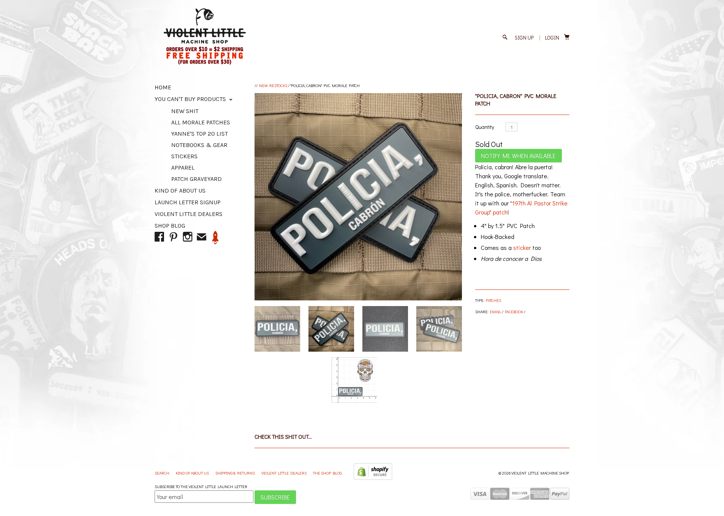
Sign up (524, 37)
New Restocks (273, 85)
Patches (493, 300)
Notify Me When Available (518, 155)
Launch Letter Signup (188, 202)
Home (163, 87)
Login (552, 37)
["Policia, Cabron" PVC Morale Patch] (358, 196)
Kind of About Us (180, 190)
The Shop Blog (327, 473)
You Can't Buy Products (191, 99)
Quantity (484, 126)
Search (162, 473)
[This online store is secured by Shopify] (373, 478)
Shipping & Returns (235, 473)
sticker (522, 247)
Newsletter (215, 237)
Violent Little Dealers (188, 213)
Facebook (514, 311)
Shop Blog (170, 225)
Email (495, 311)
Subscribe (275, 497)
